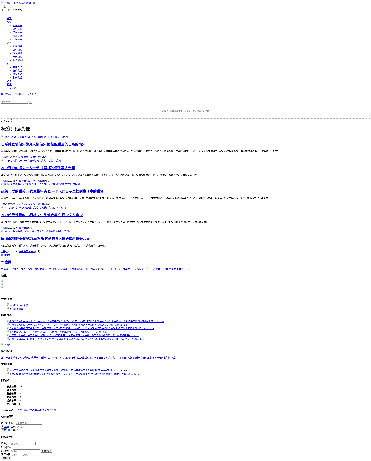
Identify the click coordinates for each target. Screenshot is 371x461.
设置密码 (5, 454)
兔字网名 (94, 357)
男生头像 (17, 29)
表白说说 (142, 357)
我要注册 (19, 94)
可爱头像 (30, 181)
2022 (117, 357)
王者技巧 (152, 357)
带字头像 (39, 204)
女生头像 (17, 25)
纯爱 (37, 157)
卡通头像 (17, 36)
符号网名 (17, 53)
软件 (45, 357)
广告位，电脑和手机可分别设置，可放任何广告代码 (185, 111)
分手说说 (110, 357)
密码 (13, 426)
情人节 (51, 357)
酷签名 (102, 357)
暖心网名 (19, 357)
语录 (9, 81)
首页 (9, 18)
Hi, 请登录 (6, 94)
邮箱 (3, 447)
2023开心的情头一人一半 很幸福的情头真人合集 (38, 168)
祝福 (9, 84)
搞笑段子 (66, 357)
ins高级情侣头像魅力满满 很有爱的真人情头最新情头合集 (45, 238)
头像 (9, 22)
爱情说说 (17, 67)
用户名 (4, 443)
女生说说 (84, 357)
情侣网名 (17, 56)
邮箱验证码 (7, 451)
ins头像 (22, 157)
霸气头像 (29, 357)
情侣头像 (17, 32)
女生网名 (17, 46)
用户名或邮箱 (8, 423)
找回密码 (31, 94)
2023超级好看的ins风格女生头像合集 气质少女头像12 (42, 215)
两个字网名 (18, 60)
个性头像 (17, 39)
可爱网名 (75, 357)
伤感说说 (17, 70)
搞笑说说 (17, 74)
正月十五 (5, 357)
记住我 (14, 430)
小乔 (12, 357)
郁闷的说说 (171, 357)
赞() (4, 157)
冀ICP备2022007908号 (35, 410)
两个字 (57, 357)
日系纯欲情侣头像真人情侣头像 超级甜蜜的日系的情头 (43, 144)
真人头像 (30, 157)
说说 (9, 63)
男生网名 (17, 50)
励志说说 (17, 77)
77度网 (31, 3)
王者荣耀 (11, 88)
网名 (9, 43)
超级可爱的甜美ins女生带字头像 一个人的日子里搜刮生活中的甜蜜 (52, 191)
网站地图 (51, 410)
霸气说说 (38, 357)
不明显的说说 (126, 357)
